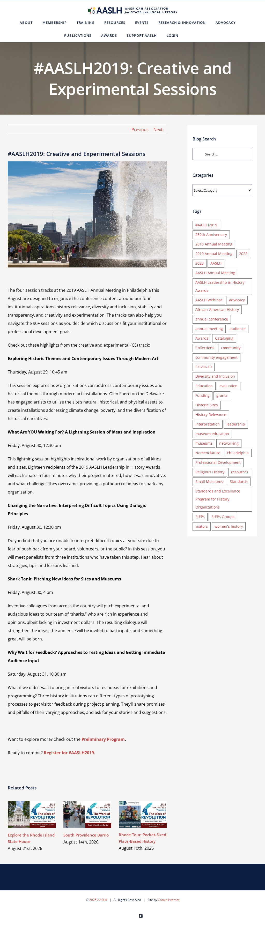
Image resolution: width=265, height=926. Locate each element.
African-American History (217, 309)
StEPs (200, 516)
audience (238, 328)
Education (204, 385)
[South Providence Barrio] (87, 814)
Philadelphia (238, 452)
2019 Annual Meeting (213, 253)
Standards (239, 481)
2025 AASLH (98, 900)
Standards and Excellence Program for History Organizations (217, 499)
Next (158, 129)
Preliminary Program (103, 739)
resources (239, 471)
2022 (243, 253)
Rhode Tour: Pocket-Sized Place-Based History (135, 814)
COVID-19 (203, 366)
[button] (189, 35)
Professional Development (218, 462)
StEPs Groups (222, 516)
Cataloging (224, 338)
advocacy (237, 299)
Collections (204, 347)
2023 (199, 263)
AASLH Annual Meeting (215, 272)
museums (203, 443)
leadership (235, 424)
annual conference (211, 319)
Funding (202, 395)
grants (221, 395)
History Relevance (210, 414)
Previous (140, 129)
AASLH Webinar (208, 299)
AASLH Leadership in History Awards (220, 286)
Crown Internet (168, 900)
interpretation (207, 424)
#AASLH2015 (206, 224)
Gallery (39, 814)
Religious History (209, 471)
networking (229, 443)
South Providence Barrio (79, 814)
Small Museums (209, 481)
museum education (212, 433)
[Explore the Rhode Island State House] (32, 814)
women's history (229, 526)
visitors (201, 526)
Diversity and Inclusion (215, 376)
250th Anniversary (211, 234)
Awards (201, 338)
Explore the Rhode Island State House (24, 814)
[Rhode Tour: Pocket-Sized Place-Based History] (143, 814)
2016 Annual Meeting (213, 244)
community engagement (216, 357)
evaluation (228, 385)
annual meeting (209, 328)
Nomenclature (207, 452)
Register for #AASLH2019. (69, 753)
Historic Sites (206, 404)
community (230, 347)
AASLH (216, 263)
